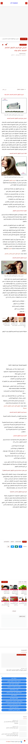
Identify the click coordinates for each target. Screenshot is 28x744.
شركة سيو (14, 678)
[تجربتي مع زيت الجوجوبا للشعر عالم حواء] (5, 599)
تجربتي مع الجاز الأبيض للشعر (6, 593)
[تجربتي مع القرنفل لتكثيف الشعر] (6, 319)
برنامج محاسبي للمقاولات (14, 710)
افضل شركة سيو (14, 698)
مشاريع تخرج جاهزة (14, 707)
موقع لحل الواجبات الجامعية (14, 687)
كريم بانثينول (12, 180)
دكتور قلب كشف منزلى (14, 684)
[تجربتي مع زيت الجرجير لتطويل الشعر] (23, 587)
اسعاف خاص (14, 695)
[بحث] (2, 3)
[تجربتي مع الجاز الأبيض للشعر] (5, 587)
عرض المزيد (4, 581)
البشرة (10, 248)
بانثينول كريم (6, 541)
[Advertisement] (14, 22)
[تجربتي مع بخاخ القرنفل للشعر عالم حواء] (21, 319)
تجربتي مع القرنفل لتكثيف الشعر (6, 325)
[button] (20, 546)
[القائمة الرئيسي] (26, 3)
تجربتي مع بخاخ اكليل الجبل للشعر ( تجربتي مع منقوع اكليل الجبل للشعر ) (9, 735)
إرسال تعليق (22, 616)
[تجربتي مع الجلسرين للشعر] (23, 599)
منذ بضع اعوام (23, 322)
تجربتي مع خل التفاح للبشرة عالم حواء (16, 670)
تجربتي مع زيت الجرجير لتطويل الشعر (24, 593)
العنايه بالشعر (23, 44)
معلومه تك (14, 3)
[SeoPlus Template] (21, 742)
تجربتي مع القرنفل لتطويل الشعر (14, 325)
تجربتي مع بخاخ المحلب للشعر (12, 727)
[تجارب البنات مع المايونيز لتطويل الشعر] (14, 587)
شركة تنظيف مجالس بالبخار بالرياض (14, 701)
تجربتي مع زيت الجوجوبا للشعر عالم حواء (5, 605)
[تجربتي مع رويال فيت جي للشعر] (14, 599)
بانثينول (12, 541)
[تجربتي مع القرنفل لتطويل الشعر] (14, 319)
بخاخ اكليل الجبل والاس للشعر (12, 253)
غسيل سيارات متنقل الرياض (14, 681)
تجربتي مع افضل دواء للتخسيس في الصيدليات (11, 722)
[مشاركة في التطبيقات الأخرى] (8, 546)
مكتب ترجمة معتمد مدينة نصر (14, 704)
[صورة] (23, 722)
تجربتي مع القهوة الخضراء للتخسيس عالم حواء (10, 38)
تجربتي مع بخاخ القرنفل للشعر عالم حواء (21, 325)
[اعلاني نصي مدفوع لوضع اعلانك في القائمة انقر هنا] (2, 676)
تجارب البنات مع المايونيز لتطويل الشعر (15, 593)
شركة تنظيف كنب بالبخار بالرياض (14, 692)
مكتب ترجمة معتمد (14, 689)
